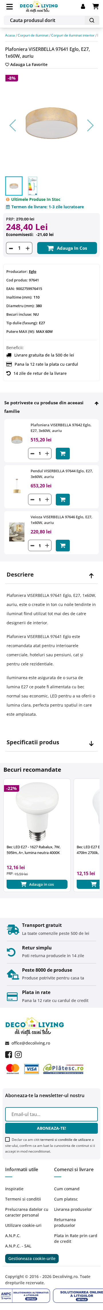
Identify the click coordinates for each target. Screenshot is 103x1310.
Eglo (32, 271)
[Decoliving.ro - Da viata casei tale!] (39, 6)
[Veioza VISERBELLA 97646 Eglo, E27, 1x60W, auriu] (16, 531)
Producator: (17, 271)
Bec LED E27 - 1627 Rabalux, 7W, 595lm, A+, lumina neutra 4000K (33, 849)
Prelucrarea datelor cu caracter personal (26, 1212)
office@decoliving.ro (30, 1043)
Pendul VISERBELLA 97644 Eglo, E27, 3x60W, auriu (62, 473)
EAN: (10, 288)
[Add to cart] (63, 453)
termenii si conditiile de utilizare (65, 1139)
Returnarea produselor (65, 1222)
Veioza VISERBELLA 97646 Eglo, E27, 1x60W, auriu (61, 519)
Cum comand (67, 1188)
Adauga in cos (72, 248)
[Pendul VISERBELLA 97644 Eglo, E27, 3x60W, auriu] (16, 485)
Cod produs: (17, 280)
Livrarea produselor (73, 1209)
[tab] (51, 575)
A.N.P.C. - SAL (18, 1246)
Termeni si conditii (23, 1199)
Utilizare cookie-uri (23, 1225)
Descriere (20, 574)
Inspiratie (14, 1188)
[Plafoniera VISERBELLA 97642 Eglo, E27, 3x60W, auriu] (16, 439)
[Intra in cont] (86, 6)
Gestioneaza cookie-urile (32, 1258)
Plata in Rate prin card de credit (75, 1238)
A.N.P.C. (13, 1235)
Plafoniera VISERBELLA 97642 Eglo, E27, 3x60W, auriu (61, 427)
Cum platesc (66, 1199)
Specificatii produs (33, 742)
